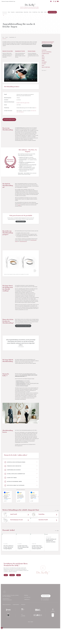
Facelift (21, 102)
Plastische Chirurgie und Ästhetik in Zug (8, 1)
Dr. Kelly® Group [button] (34, 12)
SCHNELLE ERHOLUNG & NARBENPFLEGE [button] (16, 473)
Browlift (18, 102)
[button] (3, 15)
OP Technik (44, 63)
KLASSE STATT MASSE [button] (12, 477)
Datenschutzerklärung (6, 604)
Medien (42, 12)
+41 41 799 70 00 (27, 597)
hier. (35, 107)
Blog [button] (39, 12)
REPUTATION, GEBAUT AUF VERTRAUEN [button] (15, 485)
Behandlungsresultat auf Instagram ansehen (23, 325)
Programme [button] (13, 12)
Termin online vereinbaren (47, 45)
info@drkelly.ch (27, 599)
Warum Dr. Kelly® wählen (46, 67)
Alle (57, 510)
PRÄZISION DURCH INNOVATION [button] (14, 466)
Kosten (43, 65)
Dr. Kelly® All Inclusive (45, 53)
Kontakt (45, 12)
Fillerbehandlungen (23, 241)
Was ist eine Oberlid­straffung (46, 51)
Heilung (43, 58)
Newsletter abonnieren (45, 595)
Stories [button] (30, 12)
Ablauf (43, 55)
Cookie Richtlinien (16, 604)
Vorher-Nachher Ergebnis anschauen (9, 119)
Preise (9, 12)
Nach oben (44, 70)
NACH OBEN (30, 621)
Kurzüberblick (44, 50)
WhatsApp (26, 595)
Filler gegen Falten (26, 102)
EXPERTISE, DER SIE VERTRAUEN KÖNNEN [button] (16, 462)
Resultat (43, 60)
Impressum (23, 604)
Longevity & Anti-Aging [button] (19, 12)
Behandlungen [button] (4, 12)
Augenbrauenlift (33, 240)
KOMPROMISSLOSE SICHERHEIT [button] (14, 469)
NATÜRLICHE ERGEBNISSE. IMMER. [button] (14, 481)
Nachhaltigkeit (44, 62)
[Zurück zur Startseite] (30, 5)
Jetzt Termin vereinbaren (52, 12)
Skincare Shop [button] (26, 12)
